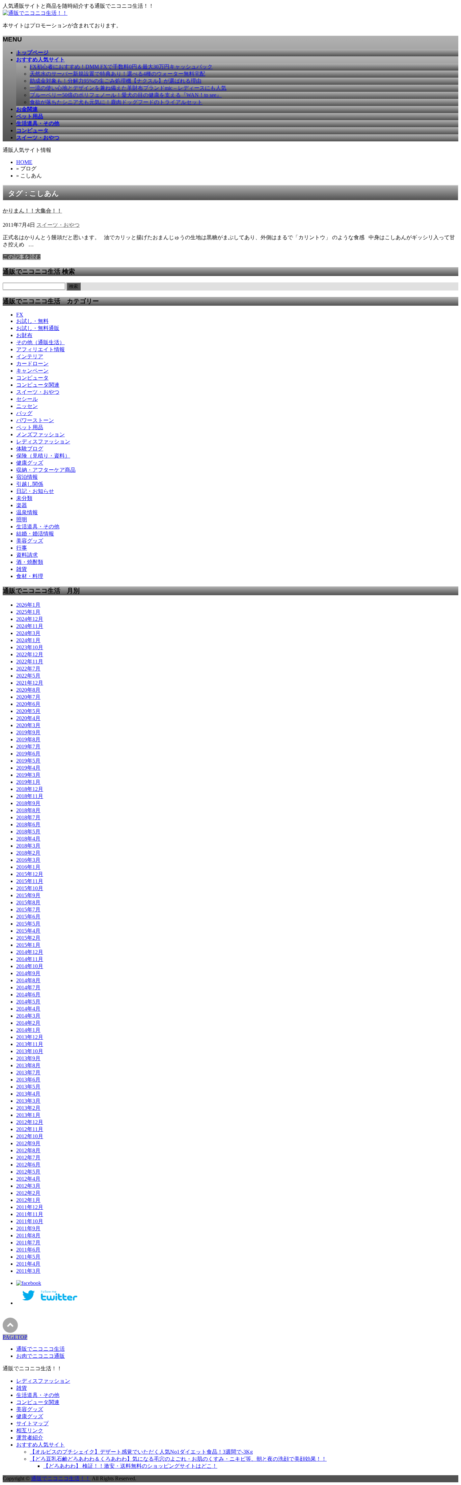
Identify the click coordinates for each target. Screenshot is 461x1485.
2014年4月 (28, 1009)
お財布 (24, 335)
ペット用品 (29, 427)
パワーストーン (35, 420)
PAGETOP (15, 1337)
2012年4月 (28, 1179)
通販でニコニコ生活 (40, 1349)
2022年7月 (28, 668)
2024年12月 (29, 619)
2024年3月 (28, 633)
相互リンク (29, 1430)
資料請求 (27, 555)
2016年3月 (28, 860)
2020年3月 (28, 725)
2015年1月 (28, 945)
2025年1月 (28, 612)
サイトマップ (32, 1423)
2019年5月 (28, 761)
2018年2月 (28, 853)
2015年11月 (29, 881)
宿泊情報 (27, 477)
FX (19, 315)
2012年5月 (28, 1172)
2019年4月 (28, 768)
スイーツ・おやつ (58, 225)
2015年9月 (28, 895)
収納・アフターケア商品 (46, 470)
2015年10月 (29, 888)
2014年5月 (28, 1002)
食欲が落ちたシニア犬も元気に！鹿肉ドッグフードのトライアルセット (116, 102)
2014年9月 (28, 973)
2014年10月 (29, 966)
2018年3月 (28, 846)
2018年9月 (28, 803)
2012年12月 (29, 1122)
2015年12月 (29, 874)
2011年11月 (29, 1214)
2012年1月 (28, 1200)
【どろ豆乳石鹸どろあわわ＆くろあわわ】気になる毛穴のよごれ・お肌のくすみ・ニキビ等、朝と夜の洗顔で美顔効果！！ (178, 1459)
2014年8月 (28, 980)
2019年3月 (28, 775)
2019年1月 (28, 782)
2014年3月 (28, 1016)
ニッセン (27, 406)
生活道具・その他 (37, 526)
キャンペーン (32, 371)
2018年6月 (28, 824)
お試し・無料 (32, 321)
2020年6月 (28, 704)
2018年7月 (28, 817)
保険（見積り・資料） (43, 456)
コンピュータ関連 (37, 385)
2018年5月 (28, 831)
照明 (21, 519)
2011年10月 (29, 1221)
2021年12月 (29, 683)
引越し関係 (29, 484)
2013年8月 (28, 1065)
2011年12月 (29, 1207)
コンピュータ (32, 378)
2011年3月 (28, 1271)
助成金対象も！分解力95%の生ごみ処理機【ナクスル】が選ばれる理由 (115, 81)
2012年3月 (28, 1186)
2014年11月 (29, 959)
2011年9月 (28, 1228)
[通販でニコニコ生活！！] (35, 13)
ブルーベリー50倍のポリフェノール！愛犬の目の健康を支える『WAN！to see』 (126, 95)
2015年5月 (28, 924)
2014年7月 (28, 987)
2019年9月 (28, 732)
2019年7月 (28, 746)
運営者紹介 (29, 1437)
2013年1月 (28, 1115)
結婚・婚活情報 (35, 534)
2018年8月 (28, 810)
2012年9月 (28, 1143)
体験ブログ (29, 448)
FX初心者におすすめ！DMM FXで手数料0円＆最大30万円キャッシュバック (121, 67)
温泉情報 (27, 512)
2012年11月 (29, 1129)
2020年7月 (28, 697)
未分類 (24, 498)
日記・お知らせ (35, 491)
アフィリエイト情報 (40, 349)
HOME (24, 162)
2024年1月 (28, 640)
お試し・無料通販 (37, 328)
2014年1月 (28, 1030)
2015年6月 (28, 916)
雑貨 (21, 569)
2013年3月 (28, 1101)
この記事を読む (21, 257)
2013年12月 (29, 1037)
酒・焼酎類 (29, 562)
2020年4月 (28, 718)
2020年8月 (28, 690)
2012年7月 (28, 1157)
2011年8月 (28, 1235)
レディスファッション (43, 441)
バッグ (24, 413)
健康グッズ (29, 463)
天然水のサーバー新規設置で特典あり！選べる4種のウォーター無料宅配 (117, 74)
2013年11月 (29, 1044)
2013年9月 (28, 1058)
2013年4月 (28, 1094)
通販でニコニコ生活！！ (60, 1478)
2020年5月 (28, 711)
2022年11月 (29, 661)
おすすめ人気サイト (40, 1445)
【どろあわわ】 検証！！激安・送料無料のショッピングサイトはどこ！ (130, 1466)
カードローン (32, 363)
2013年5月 (28, 1087)
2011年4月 (28, 1264)
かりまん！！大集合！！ (32, 211)
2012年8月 (28, 1150)
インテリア (29, 356)
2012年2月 (28, 1193)
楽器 (21, 505)
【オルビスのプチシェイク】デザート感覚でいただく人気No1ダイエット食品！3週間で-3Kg (141, 1452)
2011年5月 (28, 1257)
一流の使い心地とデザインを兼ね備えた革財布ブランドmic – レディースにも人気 (128, 88)
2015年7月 (28, 909)
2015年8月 (28, 902)
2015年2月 (28, 938)
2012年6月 (28, 1164)
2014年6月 (28, 994)
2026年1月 (28, 605)
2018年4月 (28, 839)
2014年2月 (28, 1023)
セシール (27, 399)
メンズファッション (40, 434)
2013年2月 (28, 1108)
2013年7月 (28, 1072)
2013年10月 (29, 1051)
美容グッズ (29, 541)
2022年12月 (29, 654)
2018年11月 (29, 796)
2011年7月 (28, 1242)
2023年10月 (29, 647)
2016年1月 (28, 867)
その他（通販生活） (40, 342)
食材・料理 (29, 576)
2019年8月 (28, 739)
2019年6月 (28, 754)
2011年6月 (28, 1250)
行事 (21, 548)
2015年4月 (28, 931)
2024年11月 (29, 626)
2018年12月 (29, 789)
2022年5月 (28, 676)
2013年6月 (28, 1079)
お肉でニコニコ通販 (40, 1356)
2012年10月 (29, 1136)
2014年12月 (29, 952)
